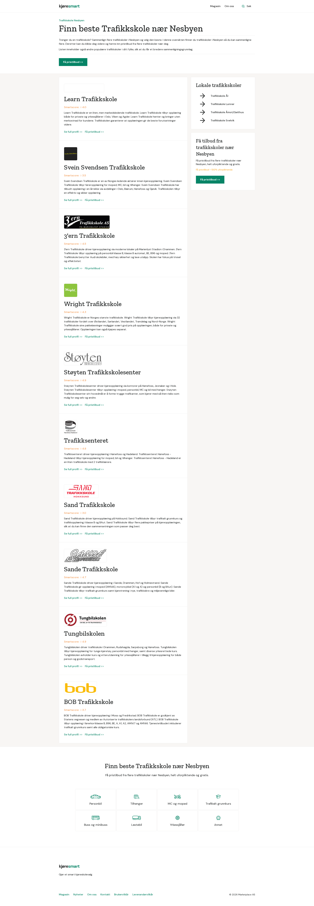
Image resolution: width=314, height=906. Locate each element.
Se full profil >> (73, 131)
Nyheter (78, 894)
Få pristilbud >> (73, 62)
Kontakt (105, 894)
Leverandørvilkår (142, 894)
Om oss (229, 6)
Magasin (215, 6)
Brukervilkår (121, 894)
